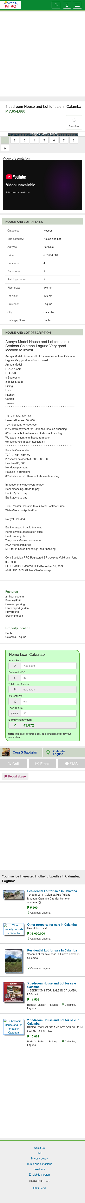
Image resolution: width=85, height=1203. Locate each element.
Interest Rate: (15, 695)
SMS (73, 763)
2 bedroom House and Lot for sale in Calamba (53, 1021)
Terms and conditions (39, 1164)
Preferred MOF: (17, 672)
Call (15, 763)
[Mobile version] (67, 5)
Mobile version (40, 1174)
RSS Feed (39, 1188)
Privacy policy (39, 1158)
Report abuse (16, 776)
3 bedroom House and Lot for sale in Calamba (53, 985)
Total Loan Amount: (19, 684)
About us (39, 1148)
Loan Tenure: (15, 707)
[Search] (56, 5)
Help (39, 1153)
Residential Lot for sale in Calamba (52, 891)
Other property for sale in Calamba (52, 924)
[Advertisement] (42, 54)
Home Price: (15, 660)
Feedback (39, 1169)
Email (44, 763)
